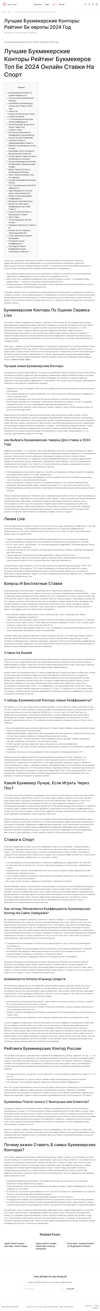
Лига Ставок (14, 217)
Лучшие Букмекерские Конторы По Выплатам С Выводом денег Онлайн (22, 164)
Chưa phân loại (20, 33)
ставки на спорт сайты (21, 359)
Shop (47, 4)
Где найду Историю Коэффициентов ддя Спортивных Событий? (19, 249)
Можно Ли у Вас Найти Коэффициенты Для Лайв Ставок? (19, 206)
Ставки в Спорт (15, 130)
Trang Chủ (38, 4)
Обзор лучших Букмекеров (20, 196)
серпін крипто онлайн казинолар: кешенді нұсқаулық (46, 1246)
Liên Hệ (61, 4)
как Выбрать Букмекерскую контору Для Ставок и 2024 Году (21, 106)
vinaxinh (9, 33)
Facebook (88, 1306)
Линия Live (13, 111)
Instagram (95, 1308)
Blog (53, 4)
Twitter (96, 1306)
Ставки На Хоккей (16, 117)
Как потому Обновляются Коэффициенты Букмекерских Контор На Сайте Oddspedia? (21, 135)
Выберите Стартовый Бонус (21, 201)
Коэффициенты (15, 199)
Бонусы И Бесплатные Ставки (21, 114)
